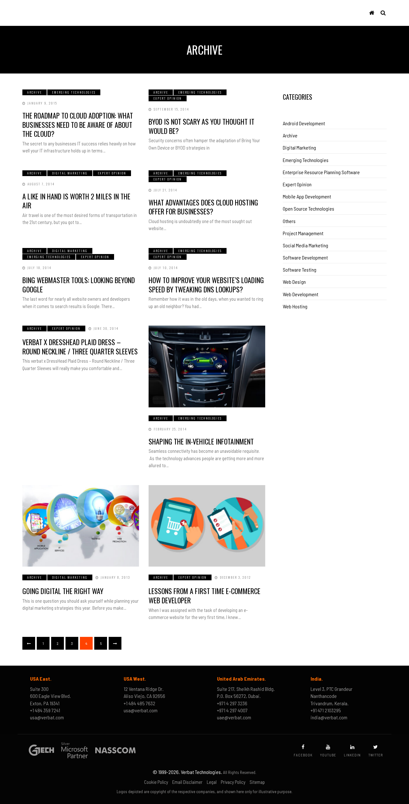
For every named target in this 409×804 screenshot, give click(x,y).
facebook (303, 755)
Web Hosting (295, 306)
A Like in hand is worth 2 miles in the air (76, 201)
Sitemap (257, 782)
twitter (375, 755)
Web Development (300, 294)
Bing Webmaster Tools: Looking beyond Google (78, 284)
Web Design (294, 282)
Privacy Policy (233, 782)
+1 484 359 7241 (45, 710)
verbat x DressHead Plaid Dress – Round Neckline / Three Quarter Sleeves (80, 346)
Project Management (303, 233)
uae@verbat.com (234, 717)
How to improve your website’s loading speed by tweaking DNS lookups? (206, 284)
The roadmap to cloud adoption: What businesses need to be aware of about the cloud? (77, 124)
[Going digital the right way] (80, 526)
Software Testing (299, 270)
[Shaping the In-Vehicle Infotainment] (207, 366)
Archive (34, 92)
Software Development (305, 257)
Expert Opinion (167, 98)
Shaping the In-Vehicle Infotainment (201, 441)
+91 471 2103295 (326, 710)
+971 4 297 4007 (232, 710)
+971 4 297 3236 (232, 703)
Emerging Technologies (74, 92)
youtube (328, 755)
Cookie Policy (156, 782)
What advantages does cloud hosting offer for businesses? (203, 207)
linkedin (352, 755)
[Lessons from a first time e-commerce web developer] (207, 526)
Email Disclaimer (187, 782)
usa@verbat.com (47, 717)
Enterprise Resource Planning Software (321, 172)
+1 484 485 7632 (139, 703)
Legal (212, 782)
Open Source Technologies (308, 208)
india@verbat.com (329, 717)
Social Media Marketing (305, 245)
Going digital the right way (62, 591)
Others (289, 221)
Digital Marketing (70, 173)
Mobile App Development (307, 196)
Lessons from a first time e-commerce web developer (204, 595)
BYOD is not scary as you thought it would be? (201, 126)
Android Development (304, 123)
